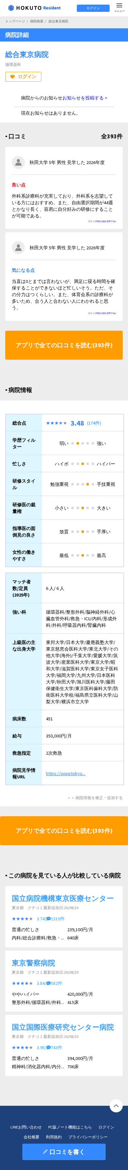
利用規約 (54, 1136)
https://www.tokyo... (65, 773)
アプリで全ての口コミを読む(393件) (64, 345)
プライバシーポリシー (88, 1136)
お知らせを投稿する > (84, 98)
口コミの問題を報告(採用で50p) (102, 221)
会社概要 (31, 1136)
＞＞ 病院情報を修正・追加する (95, 797)
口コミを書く (67, 1152)
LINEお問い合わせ (26, 1127)
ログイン (93, 8)
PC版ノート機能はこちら (70, 1127)
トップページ (15, 21)
